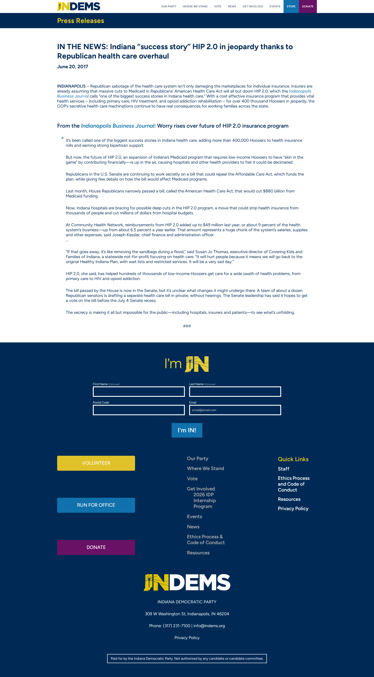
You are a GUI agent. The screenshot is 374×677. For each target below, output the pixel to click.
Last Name (202, 384)
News (193, 527)
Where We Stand (205, 468)
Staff (283, 469)
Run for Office (96, 505)
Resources (198, 553)
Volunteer (96, 463)
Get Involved (201, 489)
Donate (96, 547)
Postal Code (101, 402)
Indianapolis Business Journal (117, 125)
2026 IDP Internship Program (204, 500)
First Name (106, 384)
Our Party (197, 458)
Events (194, 516)
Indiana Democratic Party (78, 6)
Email (192, 402)
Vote (192, 479)
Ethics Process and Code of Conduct (294, 484)
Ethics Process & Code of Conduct (206, 539)
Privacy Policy (293, 508)
